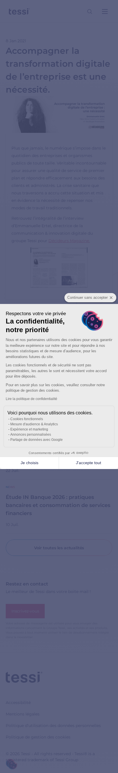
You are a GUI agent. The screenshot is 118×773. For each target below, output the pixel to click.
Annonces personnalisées (30, 435)
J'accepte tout (88, 462)
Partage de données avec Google (36, 440)
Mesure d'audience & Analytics (34, 424)
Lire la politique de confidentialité (31, 399)
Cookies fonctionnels (26, 419)
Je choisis (29, 462)
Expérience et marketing (29, 429)
